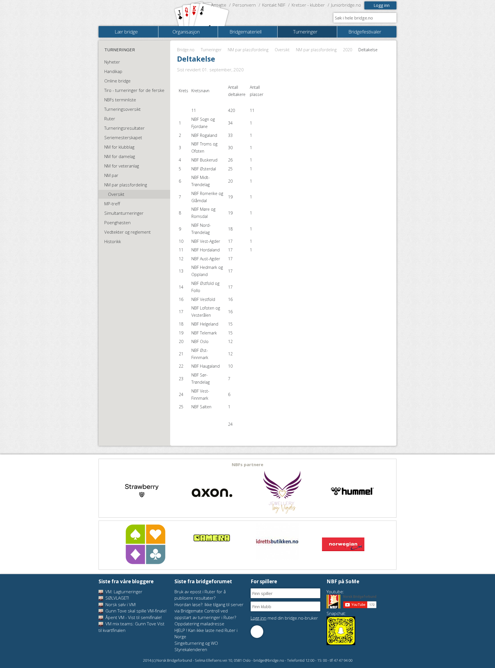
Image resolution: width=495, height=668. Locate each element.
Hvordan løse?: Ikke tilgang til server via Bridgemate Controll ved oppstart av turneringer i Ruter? (208, 611)
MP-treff (112, 203)
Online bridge (117, 81)
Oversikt (282, 49)
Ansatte (218, 5)
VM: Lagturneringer (123, 591)
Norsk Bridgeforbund (135, 13)
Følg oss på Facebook (257, 631)
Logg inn (382, 5)
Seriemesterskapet (123, 137)
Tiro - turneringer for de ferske (134, 90)
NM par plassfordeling (248, 49)
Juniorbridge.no (346, 5)
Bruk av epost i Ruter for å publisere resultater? (200, 595)
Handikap (113, 71)
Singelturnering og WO (196, 643)
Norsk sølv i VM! (120, 604)
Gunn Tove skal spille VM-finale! (135, 611)
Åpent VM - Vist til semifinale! (133, 617)
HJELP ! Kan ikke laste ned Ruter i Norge (205, 633)
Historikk (112, 241)
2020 (347, 49)
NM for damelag (119, 156)
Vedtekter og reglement (127, 232)
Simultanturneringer (124, 213)
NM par (111, 175)
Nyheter (112, 62)
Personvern (244, 5)
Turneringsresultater (124, 128)
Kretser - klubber (308, 5)
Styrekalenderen (190, 649)
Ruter (109, 118)
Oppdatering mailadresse (199, 623)
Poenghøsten (117, 222)
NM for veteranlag (121, 166)
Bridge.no (186, 49)
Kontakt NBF (273, 5)
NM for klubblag (119, 147)
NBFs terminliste (120, 100)
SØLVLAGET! (116, 598)
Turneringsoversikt (122, 109)
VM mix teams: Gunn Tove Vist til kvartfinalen (131, 627)
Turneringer (211, 49)
